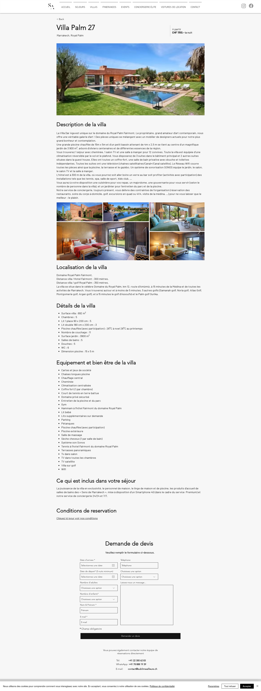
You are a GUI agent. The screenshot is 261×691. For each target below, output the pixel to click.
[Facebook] (251, 6)
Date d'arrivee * (87, 560)
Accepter (247, 686)
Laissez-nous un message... (133, 582)
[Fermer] (257, 686)
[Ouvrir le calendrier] (113, 565)
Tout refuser (230, 686)
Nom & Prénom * (88, 605)
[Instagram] (244, 6)
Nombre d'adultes (89, 582)
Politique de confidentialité (162, 686)
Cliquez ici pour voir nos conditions (77, 518)
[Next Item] (199, 231)
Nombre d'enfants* (89, 594)
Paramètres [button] (213, 686)
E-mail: (116, 668)
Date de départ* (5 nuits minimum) (96, 571)
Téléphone (125, 560)
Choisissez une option (131, 571)
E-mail (83, 617)
